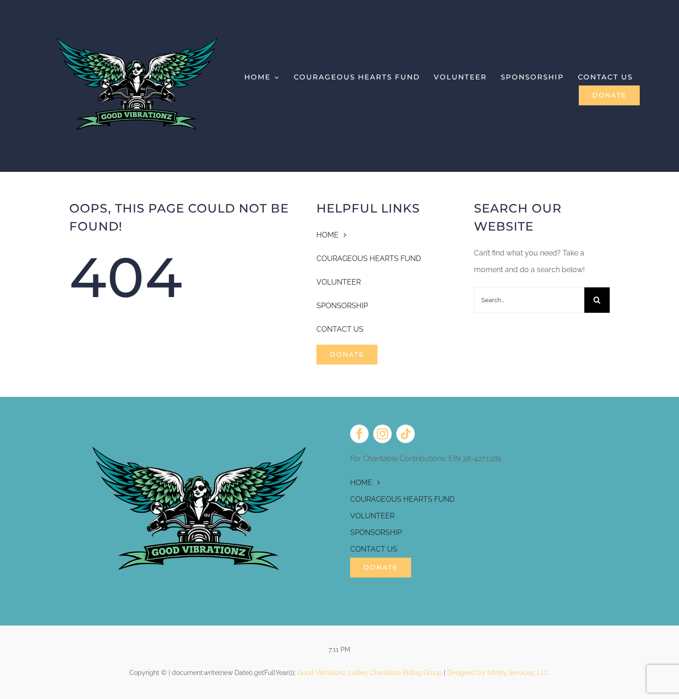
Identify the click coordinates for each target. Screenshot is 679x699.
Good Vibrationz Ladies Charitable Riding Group (369, 672)
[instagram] (382, 434)
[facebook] (359, 434)
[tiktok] (405, 434)
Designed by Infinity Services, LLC (498, 672)
